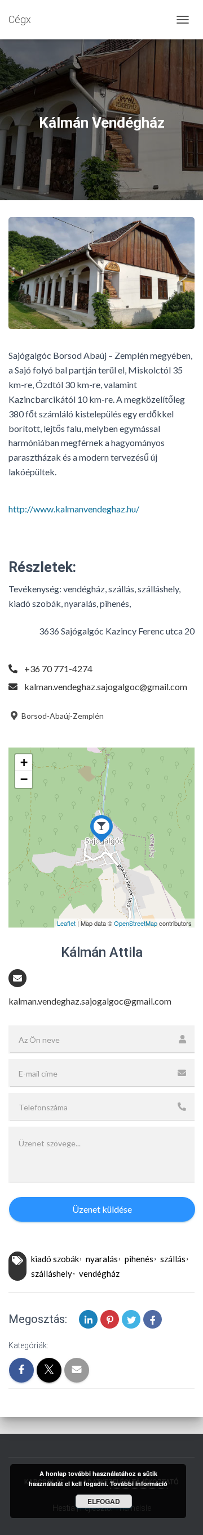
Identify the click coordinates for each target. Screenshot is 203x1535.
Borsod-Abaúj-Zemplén (62, 716)
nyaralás (102, 1259)
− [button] (24, 779)
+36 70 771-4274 (58, 668)
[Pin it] (109, 1319)
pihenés (139, 1259)
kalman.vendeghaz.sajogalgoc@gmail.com (105, 686)
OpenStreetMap (135, 923)
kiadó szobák (55, 1259)
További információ (138, 1483)
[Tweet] (131, 1319)
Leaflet (66, 923)
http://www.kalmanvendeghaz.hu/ (73, 508)
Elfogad (103, 1501)
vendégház (99, 1273)
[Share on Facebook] (152, 1319)
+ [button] (24, 762)
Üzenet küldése (102, 1209)
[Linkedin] (88, 1319)
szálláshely (51, 1273)
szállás (173, 1259)
